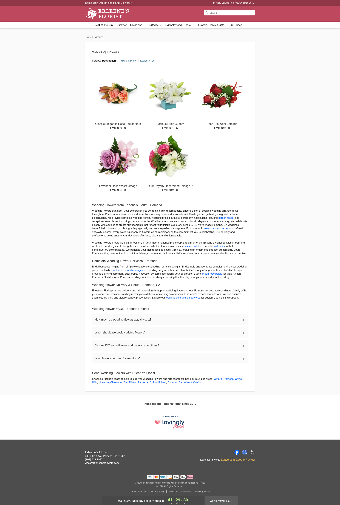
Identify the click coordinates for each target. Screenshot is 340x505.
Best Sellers (109, 60)
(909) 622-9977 (94, 459)
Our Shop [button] (237, 25)
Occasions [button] (136, 25)
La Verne (143, 382)
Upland (162, 382)
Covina (197, 382)
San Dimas (130, 382)
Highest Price (128, 60)
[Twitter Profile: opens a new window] (252, 452)
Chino (153, 382)
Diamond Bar (175, 382)
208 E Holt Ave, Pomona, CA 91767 (105, 456)
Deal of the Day (104, 25)
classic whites (193, 246)
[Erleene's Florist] (110, 14)
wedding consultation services (183, 297)
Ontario (218, 378)
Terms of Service (138, 491)
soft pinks (219, 246)
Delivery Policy (202, 491)
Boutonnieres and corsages (127, 270)
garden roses (226, 217)
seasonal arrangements (217, 228)
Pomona (229, 378)
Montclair (103, 382)
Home (88, 36)
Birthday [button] (154, 25)
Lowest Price (147, 60)
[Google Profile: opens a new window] (244, 452)
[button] (331, 489)
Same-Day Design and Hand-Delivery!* (108, 2)
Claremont (116, 382)
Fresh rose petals (212, 273)
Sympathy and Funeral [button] (178, 25)
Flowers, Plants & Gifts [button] (211, 25)
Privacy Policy (157, 491)
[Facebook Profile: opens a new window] (236, 452)
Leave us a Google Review (238, 460)
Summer (122, 25)
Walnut (188, 382)
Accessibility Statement (180, 491)
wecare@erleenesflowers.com (102, 463)
